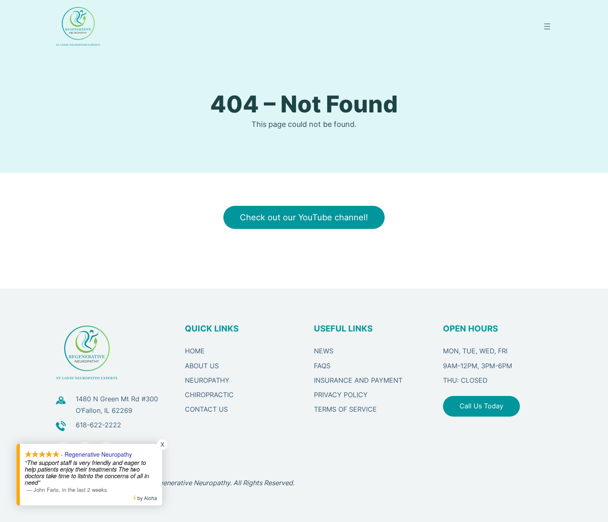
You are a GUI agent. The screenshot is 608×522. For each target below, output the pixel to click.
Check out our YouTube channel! (304, 217)
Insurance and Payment (358, 380)
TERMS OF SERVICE (345, 409)
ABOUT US (202, 366)
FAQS (322, 366)
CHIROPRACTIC (209, 395)
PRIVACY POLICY (341, 395)
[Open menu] (547, 26)
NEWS (323, 351)
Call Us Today (481, 406)
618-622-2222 (98, 425)
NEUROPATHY (207, 380)
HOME (195, 351)
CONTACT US (206, 409)
